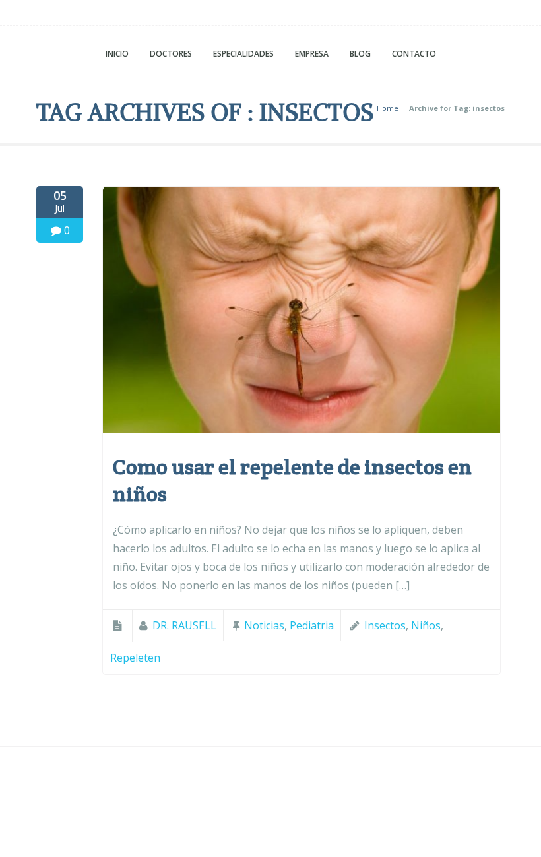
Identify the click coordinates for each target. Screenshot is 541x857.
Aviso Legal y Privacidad (215, 805)
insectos (385, 625)
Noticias (264, 625)
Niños (426, 625)
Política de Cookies (335, 805)
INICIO (117, 53)
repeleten (135, 658)
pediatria (312, 625)
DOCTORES (171, 53)
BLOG (360, 53)
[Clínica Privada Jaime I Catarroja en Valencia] (270, 16)
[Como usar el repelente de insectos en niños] (301, 429)
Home (387, 108)
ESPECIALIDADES (243, 53)
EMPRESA (312, 53)
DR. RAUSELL (184, 625)
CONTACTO (414, 53)
